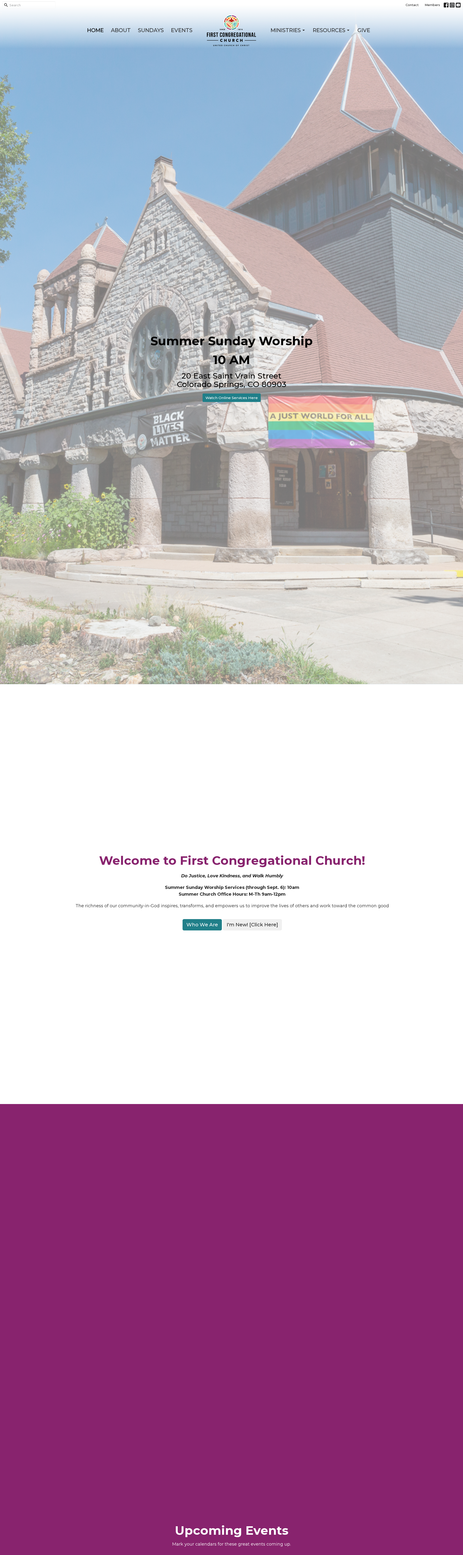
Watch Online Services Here (231, 397)
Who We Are (202, 925)
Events (181, 30)
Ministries (286, 30)
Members (432, 5)
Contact (412, 5)
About (121, 30)
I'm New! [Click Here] (252, 925)
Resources (329, 30)
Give (363, 30)
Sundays (151, 30)
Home (95, 30)
